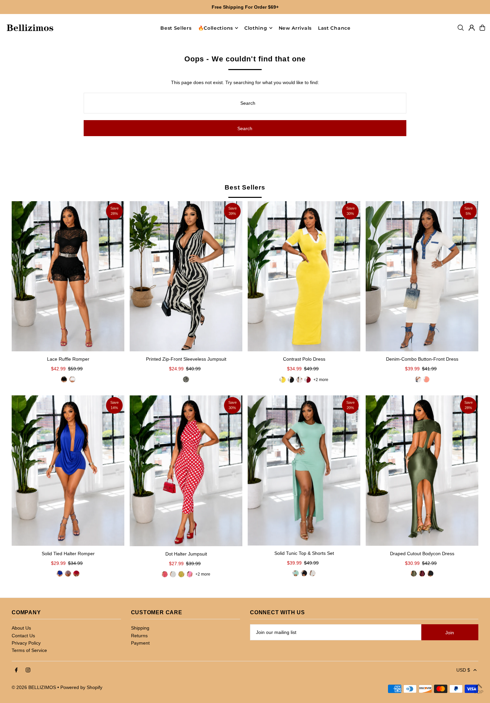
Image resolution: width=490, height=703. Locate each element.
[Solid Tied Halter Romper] (68, 470)
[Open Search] (461, 28)
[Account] (472, 28)
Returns (139, 635)
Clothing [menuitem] (255, 28)
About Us (21, 628)
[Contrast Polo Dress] (304, 276)
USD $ (463, 670)
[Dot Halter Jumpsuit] (186, 470)
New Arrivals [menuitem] (295, 28)
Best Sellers (245, 187)
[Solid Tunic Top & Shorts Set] (304, 470)
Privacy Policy (26, 643)
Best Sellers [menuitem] (175, 28)
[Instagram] (28, 670)
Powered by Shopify (81, 687)
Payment (140, 643)
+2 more (320, 379)
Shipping (140, 628)
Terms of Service (29, 650)
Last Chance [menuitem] (334, 28)
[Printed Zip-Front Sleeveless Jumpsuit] (186, 276)
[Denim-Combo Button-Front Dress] (422, 276)
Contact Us (23, 635)
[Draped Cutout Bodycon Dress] (422, 470)
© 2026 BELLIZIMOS (34, 687)
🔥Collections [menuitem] (215, 28)
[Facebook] (16, 670)
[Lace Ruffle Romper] (68, 276)
